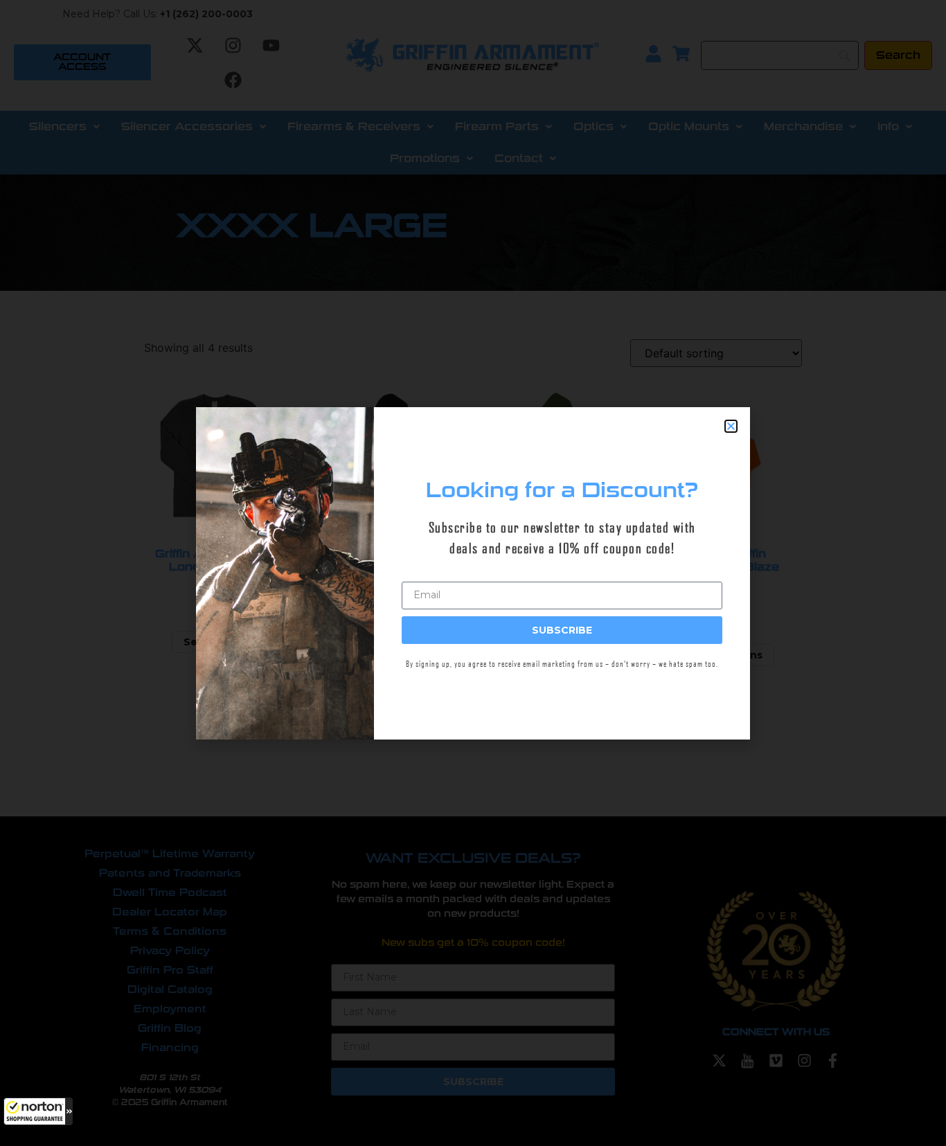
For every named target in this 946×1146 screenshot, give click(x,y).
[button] (38, 1111)
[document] (473, 573)
